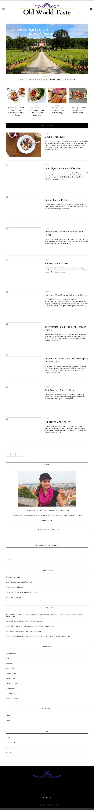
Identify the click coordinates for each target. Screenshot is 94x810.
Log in (8, 738)
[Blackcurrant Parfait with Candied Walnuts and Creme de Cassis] (16, 96)
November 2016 (11, 688)
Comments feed (12, 748)
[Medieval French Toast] (23, 271)
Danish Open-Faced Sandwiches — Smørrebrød (78, 110)
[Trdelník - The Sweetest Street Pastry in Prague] (57, 96)
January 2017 (10, 678)
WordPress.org (11, 753)
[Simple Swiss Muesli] (23, 145)
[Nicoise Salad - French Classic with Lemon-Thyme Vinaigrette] (37, 96)
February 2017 (11, 673)
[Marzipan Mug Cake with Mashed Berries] (23, 303)
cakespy (9, 631)
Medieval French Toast (56, 263)
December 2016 (12, 683)
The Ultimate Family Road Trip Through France (47, 79)
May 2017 (9, 658)
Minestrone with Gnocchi (58, 422)
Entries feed (10, 743)
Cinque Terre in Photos (56, 200)
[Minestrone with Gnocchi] (23, 430)
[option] (47, 53)
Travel (47, 76)
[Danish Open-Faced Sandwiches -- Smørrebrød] (78, 96)
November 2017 (11, 653)
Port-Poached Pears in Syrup (60, 390)
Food (16, 105)
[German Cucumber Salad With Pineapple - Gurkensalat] (23, 366)
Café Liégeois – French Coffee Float (63, 168)
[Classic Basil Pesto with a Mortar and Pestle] (23, 240)
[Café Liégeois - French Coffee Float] (23, 176)
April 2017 (9, 663)
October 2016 (11, 693)
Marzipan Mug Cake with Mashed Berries (66, 295)
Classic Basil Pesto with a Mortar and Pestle (22, 592)
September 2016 (12, 698)
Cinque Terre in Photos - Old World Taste (21, 636)
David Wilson (10, 626)
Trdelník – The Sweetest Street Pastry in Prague (57, 110)
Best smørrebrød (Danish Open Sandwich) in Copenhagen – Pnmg (30, 614)
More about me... (47, 520)
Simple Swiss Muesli (55, 137)
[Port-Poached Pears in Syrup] (23, 398)
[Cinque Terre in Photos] (23, 208)
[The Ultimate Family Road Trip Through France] (47, 49)
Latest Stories (47, 126)
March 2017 (10, 668)
